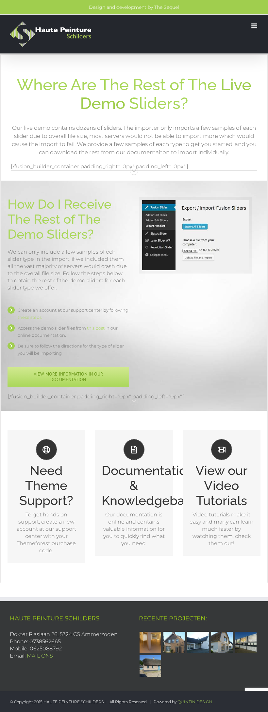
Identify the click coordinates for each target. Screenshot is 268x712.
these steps (30, 317)
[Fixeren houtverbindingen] (150, 666)
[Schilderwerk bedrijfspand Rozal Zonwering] (245, 642)
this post (96, 328)
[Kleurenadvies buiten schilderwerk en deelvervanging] (174, 642)
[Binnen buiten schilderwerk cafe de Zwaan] (198, 642)
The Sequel (166, 7)
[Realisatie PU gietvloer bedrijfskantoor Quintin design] (150, 642)
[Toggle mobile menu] (254, 25)
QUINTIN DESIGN (194, 701)
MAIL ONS (40, 656)
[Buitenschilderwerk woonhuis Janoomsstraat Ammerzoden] (221, 642)
